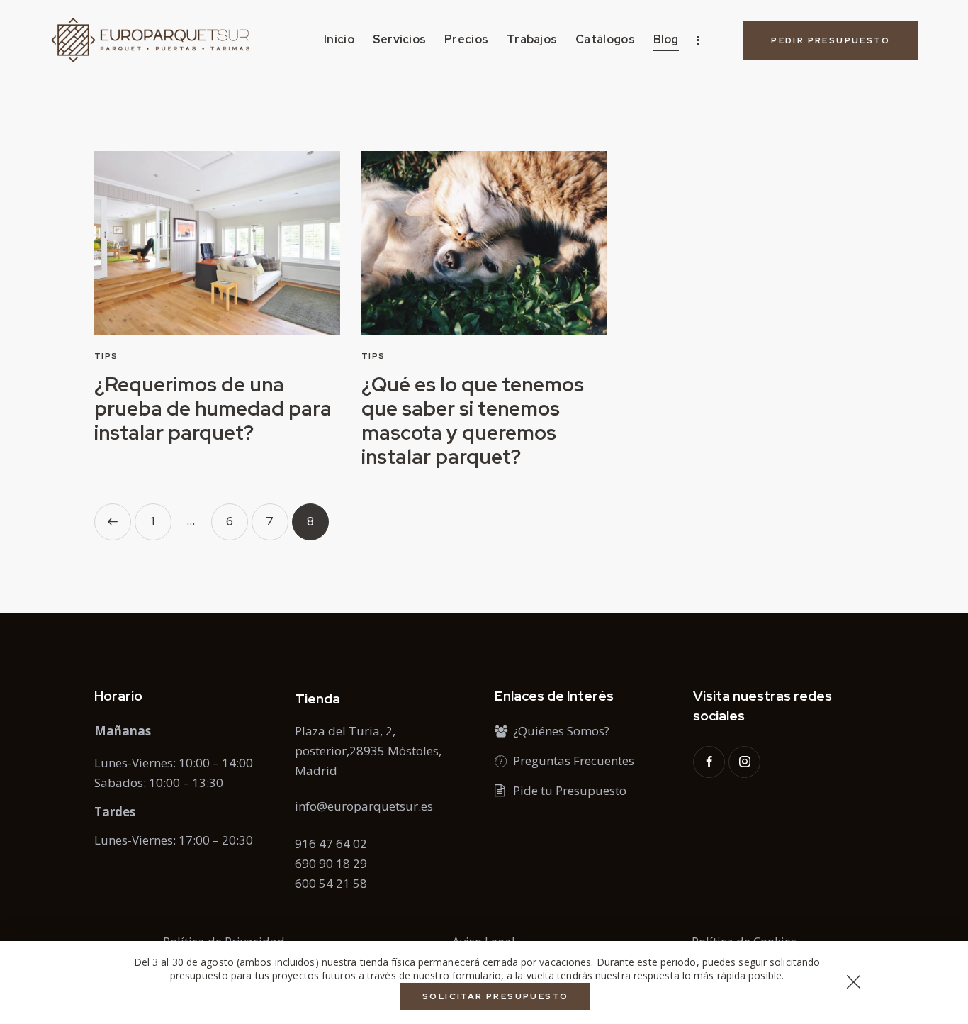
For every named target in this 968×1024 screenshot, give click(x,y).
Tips (106, 356)
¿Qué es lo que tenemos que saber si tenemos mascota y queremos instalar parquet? (472, 420)
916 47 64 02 (331, 843)
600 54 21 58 (331, 883)
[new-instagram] (744, 762)
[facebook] (709, 762)
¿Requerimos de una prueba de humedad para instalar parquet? (213, 408)
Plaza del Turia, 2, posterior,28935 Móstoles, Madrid (368, 751)
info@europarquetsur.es (364, 806)
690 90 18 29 (331, 863)
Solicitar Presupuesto (495, 996)
